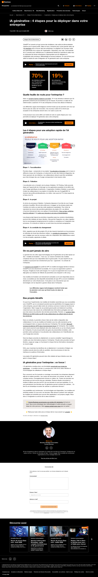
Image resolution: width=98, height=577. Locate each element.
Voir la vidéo (69, 64)
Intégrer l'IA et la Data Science (34, 15)
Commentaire (33, 476)
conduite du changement (60, 233)
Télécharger (69, 123)
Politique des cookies (79, 571)
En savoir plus (46, 512)
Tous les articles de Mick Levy (49, 458)
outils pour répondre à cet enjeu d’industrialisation (52, 213)
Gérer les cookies (90, 571)
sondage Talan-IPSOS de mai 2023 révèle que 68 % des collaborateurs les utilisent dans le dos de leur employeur (49, 314)
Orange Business (49, 444)
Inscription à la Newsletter (17, 571)
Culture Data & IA (17, 10)
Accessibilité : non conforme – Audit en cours (62, 571)
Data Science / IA (29, 10)
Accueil (11, 15)
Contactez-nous (6, 571)
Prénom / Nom (34, 492)
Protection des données (63, 10)
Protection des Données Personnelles (42, 571)
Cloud (84, 10)
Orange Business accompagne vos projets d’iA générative (45, 402)
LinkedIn (67, 412)
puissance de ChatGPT (32, 267)
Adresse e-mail (34, 499)
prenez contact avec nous (52, 406)
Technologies (76, 10)
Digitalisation (51, 10)
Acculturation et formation (58, 171)
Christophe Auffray (44, 415)
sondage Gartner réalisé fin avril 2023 (40, 98)
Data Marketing (40, 10)
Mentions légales (28, 571)
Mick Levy (49, 441)
